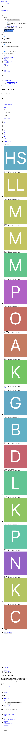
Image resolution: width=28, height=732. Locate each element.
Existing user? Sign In (9, 15)
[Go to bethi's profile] (15, 441)
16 (4, 137)
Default (8, 704)
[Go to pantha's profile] (15, 303)
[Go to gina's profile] (15, 414)
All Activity (6, 62)
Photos (5, 692)
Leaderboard (7, 686)
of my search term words (12, 45)
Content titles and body (10, 51)
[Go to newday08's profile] (15, 574)
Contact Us (6, 706)
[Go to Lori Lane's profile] (15, 196)
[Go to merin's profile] (15, 223)
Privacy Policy (7, 705)
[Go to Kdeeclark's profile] (15, 521)
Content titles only (9, 53)
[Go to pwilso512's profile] (15, 548)
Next (5, 138)
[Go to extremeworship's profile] (8, 632)
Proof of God (7, 89)
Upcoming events (8, 61)
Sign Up (6, 31)
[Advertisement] (14, 652)
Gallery (5, 60)
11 (4, 130)
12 (4, 132)
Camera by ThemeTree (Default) (14, 702)
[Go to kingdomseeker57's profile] (15, 383)
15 (4, 136)
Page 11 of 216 (7, 141)
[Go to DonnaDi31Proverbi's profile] (15, 468)
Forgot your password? (12, 26)
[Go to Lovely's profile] (15, 494)
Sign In (8, 24)
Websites (7, 38)
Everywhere (8, 37)
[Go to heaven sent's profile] (15, 169)
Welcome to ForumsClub (9, 57)
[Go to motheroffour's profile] (15, 250)
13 (4, 133)
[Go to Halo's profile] (5, 387)
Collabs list (6, 698)
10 (4, 129)
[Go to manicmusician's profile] (15, 276)
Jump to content (4, 1)
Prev (5, 122)
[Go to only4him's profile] (15, 330)
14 (4, 134)
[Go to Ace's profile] (15, 357)
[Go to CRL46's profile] (15, 628)
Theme (5, 701)
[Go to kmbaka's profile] (15, 601)
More (5, 64)
